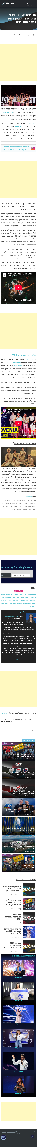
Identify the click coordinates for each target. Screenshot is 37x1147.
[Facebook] (20, 660)
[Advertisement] (18, 62)
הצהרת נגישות (11, 1132)
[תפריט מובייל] (33, 3)
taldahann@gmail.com (11, 616)
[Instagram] (17, 660)
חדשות (20, 719)
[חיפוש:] (27, 730)
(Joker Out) (13, 363)
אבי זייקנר (4, 713)
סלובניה (3, 722)
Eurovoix (29, 496)
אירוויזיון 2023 (7, 112)
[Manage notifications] (32, 1136)
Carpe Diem (31, 124)
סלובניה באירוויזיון (12, 719)
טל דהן (19, 35)
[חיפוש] (28, 3)
